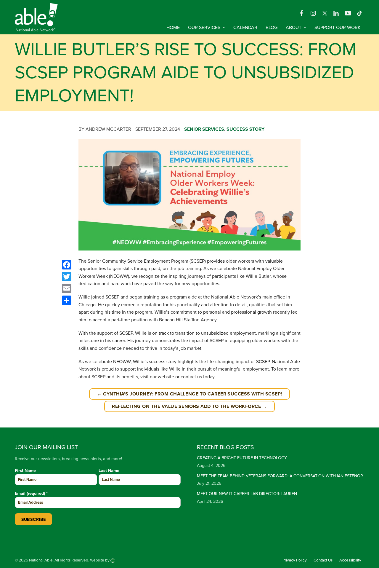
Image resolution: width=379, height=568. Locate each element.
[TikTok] (359, 13)
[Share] (67, 300)
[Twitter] (67, 277)
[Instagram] (313, 13)
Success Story (245, 129)
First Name (25, 470)
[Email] (67, 288)
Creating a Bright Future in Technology (242, 457)
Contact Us (323, 560)
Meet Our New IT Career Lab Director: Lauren (247, 493)
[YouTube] (348, 13)
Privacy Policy (294, 560)
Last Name (109, 470)
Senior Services (204, 129)
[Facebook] (301, 13)
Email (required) (31, 493)
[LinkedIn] (336, 13)
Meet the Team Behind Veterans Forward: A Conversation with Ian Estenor (280, 475)
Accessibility (350, 560)
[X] (325, 13)
